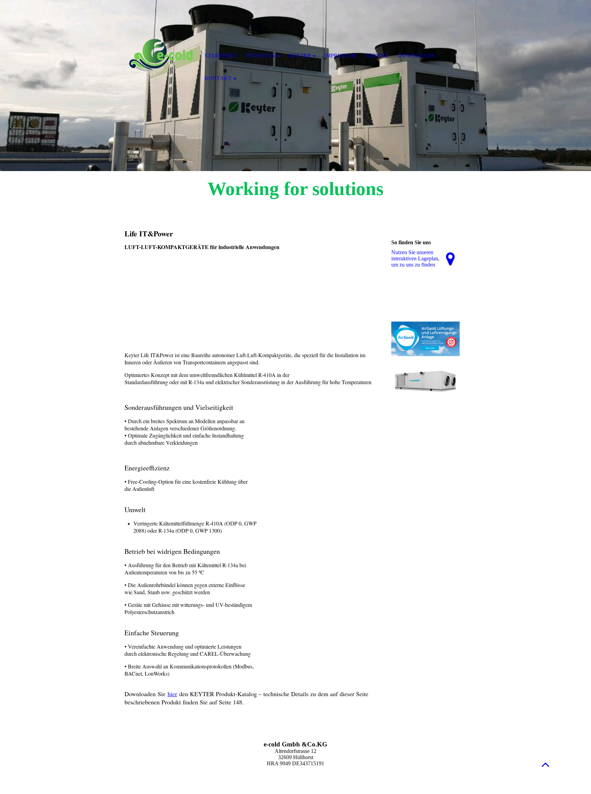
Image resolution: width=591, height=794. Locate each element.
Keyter (300, 55)
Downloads (416, 55)
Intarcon (261, 55)
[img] (160, 56)
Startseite (221, 55)
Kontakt (218, 78)
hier (172, 694)
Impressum (340, 55)
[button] (545, 764)
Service (377, 55)
